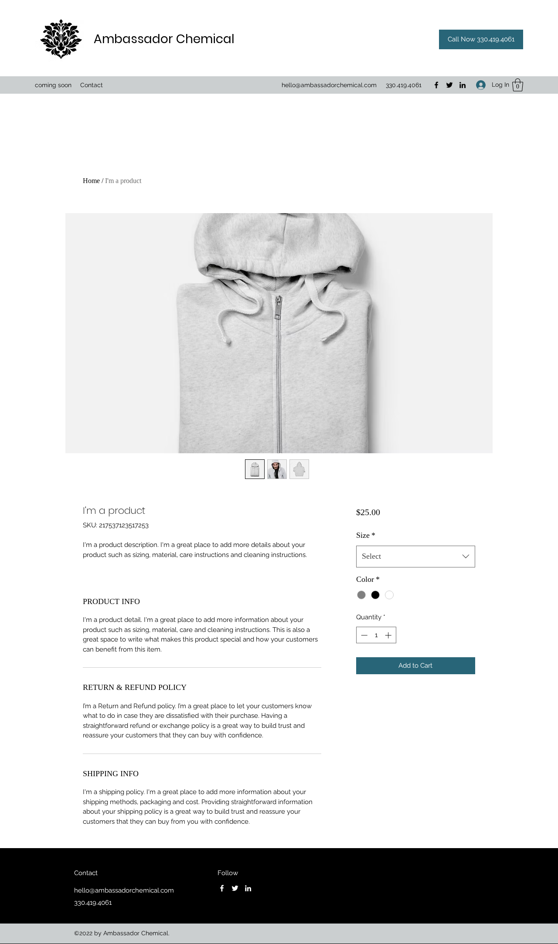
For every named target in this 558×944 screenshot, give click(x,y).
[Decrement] (363, 635)
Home (91, 180)
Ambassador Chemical (164, 39)
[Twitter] (449, 85)
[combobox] (415, 556)
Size (365, 535)
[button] (517, 85)
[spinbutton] (376, 635)
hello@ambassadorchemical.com (329, 84)
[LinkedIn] (462, 85)
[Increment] (389, 635)
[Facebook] (436, 85)
